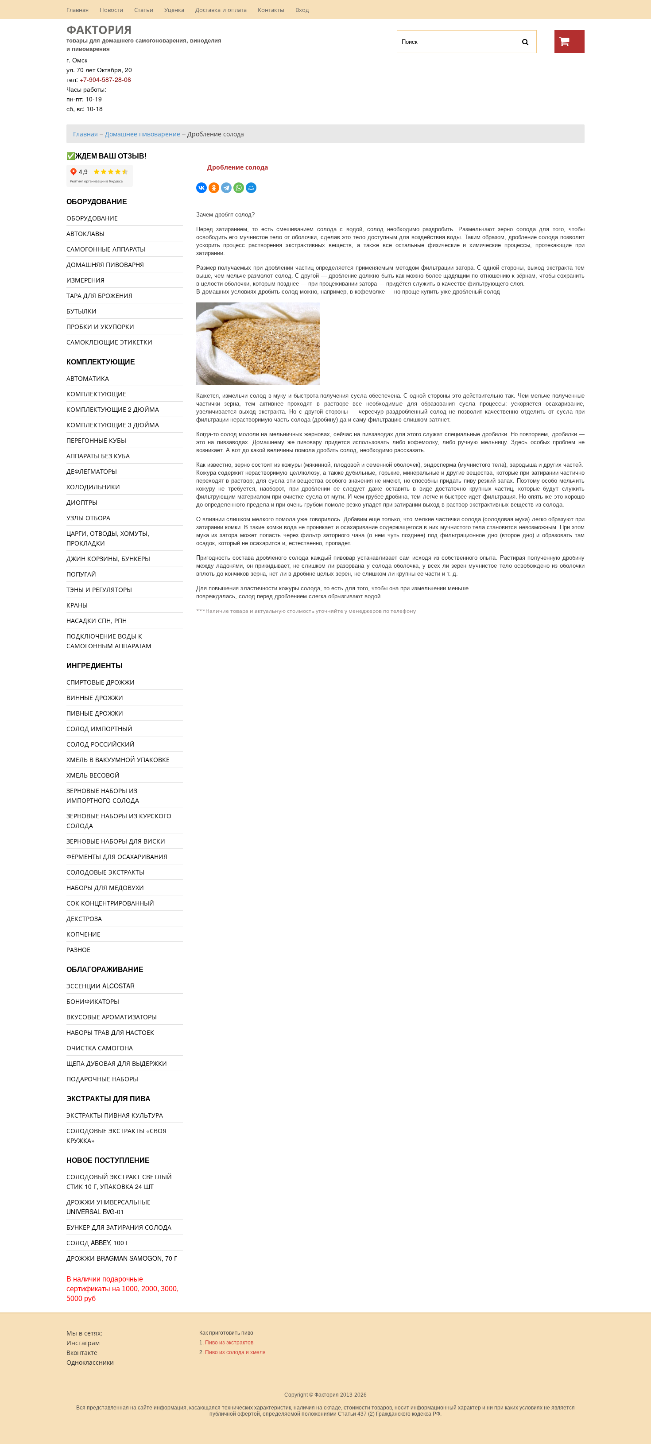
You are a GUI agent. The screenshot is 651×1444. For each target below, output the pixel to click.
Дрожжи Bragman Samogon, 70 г (121, 1258)
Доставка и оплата (221, 9)
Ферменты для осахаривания (116, 856)
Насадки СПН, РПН (96, 620)
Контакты (271, 9)
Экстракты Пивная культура (114, 1115)
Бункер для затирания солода (118, 1227)
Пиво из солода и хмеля (235, 1352)
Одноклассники (90, 1362)
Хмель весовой (93, 774)
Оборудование (92, 217)
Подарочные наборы (102, 1078)
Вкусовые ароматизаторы (111, 1016)
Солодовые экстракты (105, 871)
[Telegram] (226, 187)
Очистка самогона (99, 1047)
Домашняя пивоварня (105, 264)
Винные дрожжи (94, 697)
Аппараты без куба (98, 455)
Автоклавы (85, 233)
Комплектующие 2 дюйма (112, 409)
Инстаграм (83, 1342)
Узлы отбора (88, 517)
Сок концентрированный (110, 902)
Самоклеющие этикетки (109, 341)
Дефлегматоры (91, 471)
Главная (77, 9)
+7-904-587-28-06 (105, 79)
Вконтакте (81, 1352)
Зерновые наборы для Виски (115, 840)
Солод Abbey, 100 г (97, 1242)
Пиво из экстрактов (229, 1342)
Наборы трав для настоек (110, 1032)
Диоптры (81, 502)
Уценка (174, 9)
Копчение (83, 933)
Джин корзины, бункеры (108, 558)
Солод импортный (99, 728)
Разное (78, 949)
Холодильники (93, 486)
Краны (77, 604)
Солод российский (100, 743)
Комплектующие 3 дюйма (112, 424)
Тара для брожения (99, 295)
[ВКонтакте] (201, 187)
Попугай (81, 573)
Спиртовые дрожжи (100, 681)
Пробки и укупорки (100, 326)
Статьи (143, 9)
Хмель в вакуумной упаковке (118, 759)
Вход (302, 9)
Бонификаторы (92, 1001)
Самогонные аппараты (105, 248)
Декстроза (84, 918)
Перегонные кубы (96, 440)
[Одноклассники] (214, 187)
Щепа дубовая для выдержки (116, 1063)
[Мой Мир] (251, 187)
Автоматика (87, 378)
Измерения (85, 279)
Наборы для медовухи (105, 887)
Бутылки (81, 310)
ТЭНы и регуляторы (99, 589)
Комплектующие (96, 393)
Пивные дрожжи (94, 712)
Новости (111, 9)
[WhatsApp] (238, 187)
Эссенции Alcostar (100, 985)
